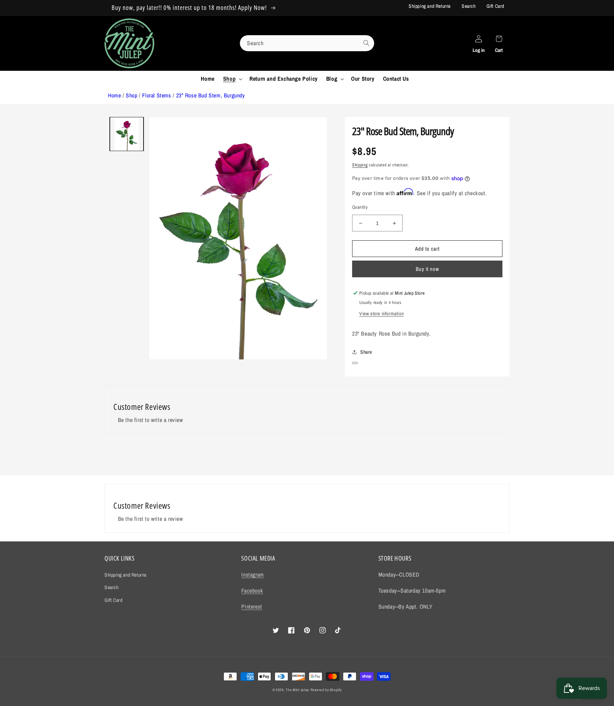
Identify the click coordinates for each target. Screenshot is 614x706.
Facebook (252, 590)
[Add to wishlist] (355, 363)
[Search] (366, 43)
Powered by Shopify (326, 690)
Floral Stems (156, 95)
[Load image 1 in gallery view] (127, 134)
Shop (131, 95)
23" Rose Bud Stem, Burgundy (210, 95)
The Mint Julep (297, 690)
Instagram (252, 574)
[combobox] (307, 43)
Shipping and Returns (430, 6)
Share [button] (366, 352)
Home (114, 95)
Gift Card (495, 6)
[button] (232, 79)
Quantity (359, 207)
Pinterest (251, 606)
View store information (381, 313)
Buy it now (427, 269)
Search (469, 6)
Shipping (360, 165)
